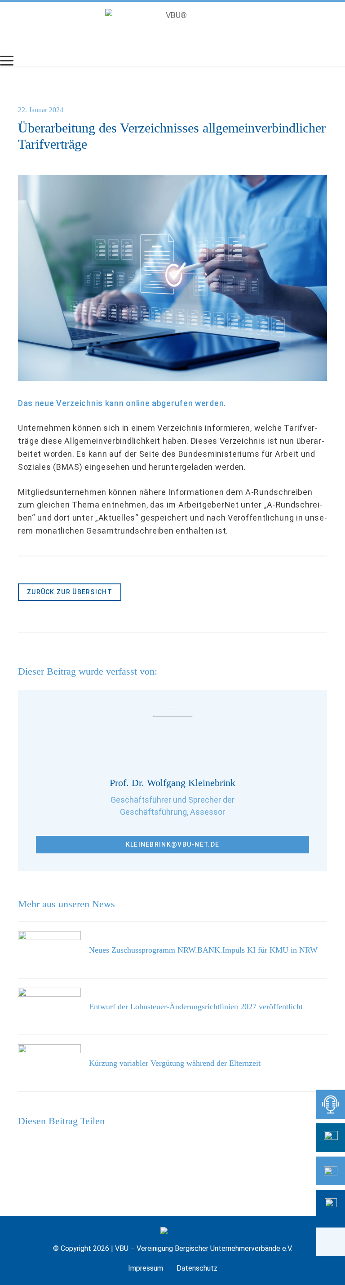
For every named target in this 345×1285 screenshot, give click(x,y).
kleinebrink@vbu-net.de (173, 844)
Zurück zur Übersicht (69, 592)
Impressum (145, 1268)
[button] (330, 1242)
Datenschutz (197, 1268)
